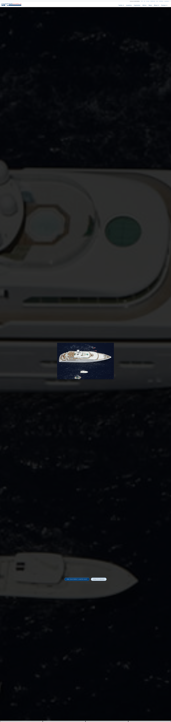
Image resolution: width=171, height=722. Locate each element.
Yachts (120, 5)
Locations (129, 5)
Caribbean (161, 1)
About (156, 5)
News (150, 5)
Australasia (166, 1)
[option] (85, 361)
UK (144, 1)
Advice (144, 5)
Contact (163, 5)
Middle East (152, 1)
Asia (157, 1)
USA (142, 1)
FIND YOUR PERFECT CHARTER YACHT (77, 579)
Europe (147, 1)
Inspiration (137, 5)
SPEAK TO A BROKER (98, 579)
